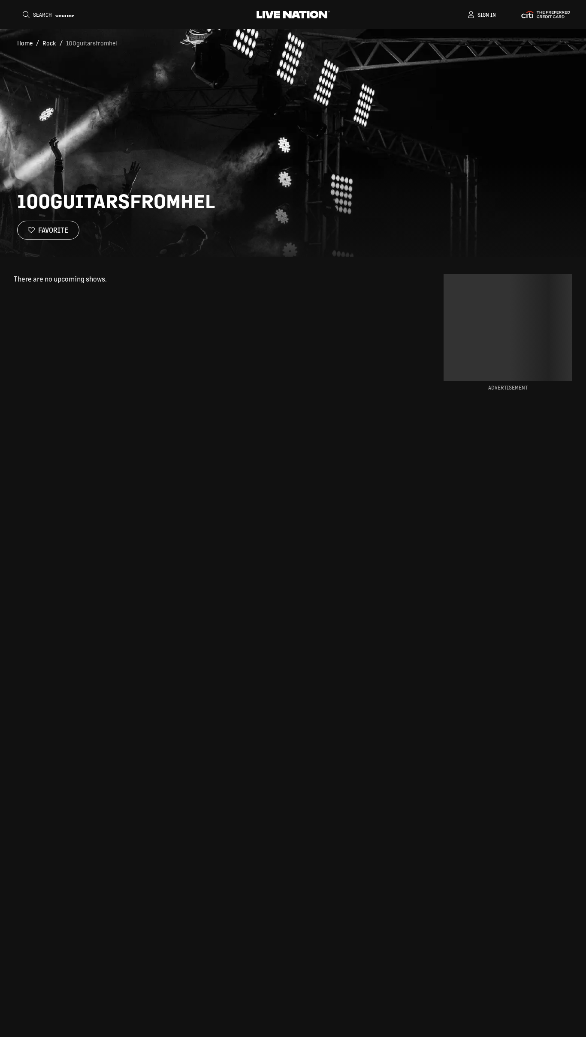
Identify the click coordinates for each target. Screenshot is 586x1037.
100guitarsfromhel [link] (91, 43)
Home (25, 43)
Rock (49, 43)
